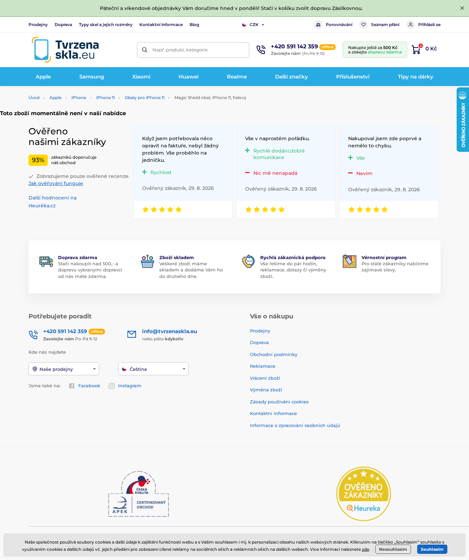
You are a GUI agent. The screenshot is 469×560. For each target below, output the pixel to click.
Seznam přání (385, 24)
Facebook (89, 385)
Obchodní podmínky (273, 354)
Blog (194, 24)
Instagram (129, 385)
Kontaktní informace (161, 24)
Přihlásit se (429, 24)
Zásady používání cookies (279, 401)
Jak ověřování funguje (55, 183)
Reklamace (262, 366)
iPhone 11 (105, 97)
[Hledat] (144, 50)
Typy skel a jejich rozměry (106, 24)
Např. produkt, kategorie (180, 49)
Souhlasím (432, 549)
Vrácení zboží (265, 378)
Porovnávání (339, 24)
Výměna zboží (266, 389)
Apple (55, 97)
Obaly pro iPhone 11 (144, 97)
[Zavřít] (462, 8)
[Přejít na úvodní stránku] (65, 49)
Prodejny (38, 24)
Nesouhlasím (393, 549)
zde (365, 549)
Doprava (63, 24)
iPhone (78, 97)
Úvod (33, 97)
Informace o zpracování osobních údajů (295, 425)
